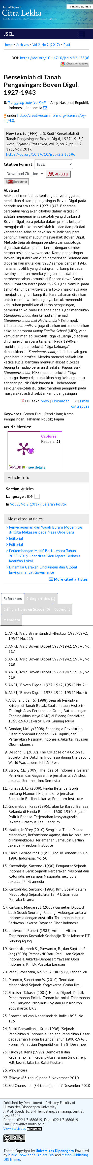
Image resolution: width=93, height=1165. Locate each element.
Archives (22, 44)
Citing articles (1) (40, 598)
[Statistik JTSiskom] (34, 1128)
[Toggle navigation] (82, 34)
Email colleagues (80, 403)
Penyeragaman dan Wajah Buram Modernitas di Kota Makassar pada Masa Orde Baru (45, 530)
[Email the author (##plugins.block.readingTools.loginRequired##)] (45, 107)
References (12, 598)
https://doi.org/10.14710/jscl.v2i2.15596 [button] (40, 154)
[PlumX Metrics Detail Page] (24, 448)
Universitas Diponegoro (55, 1150)
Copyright (62, 609)
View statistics (14, 1128)
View (45, 400)
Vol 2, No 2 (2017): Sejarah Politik (38, 504)
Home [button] (8, 44)
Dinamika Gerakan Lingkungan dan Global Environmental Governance (42, 570)
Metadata (11, 620)
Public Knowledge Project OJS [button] (31, 1155)
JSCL (9, 34)
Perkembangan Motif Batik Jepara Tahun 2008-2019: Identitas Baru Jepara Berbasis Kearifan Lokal (44, 556)
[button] (5, 115)
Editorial (15, 538)
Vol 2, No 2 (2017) (46, 44)
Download (60, 400)
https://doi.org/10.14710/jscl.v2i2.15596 (54, 57)
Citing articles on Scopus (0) (26, 609)
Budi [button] (66, 44)
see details (36, 467)
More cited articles (70, 579)
